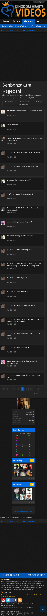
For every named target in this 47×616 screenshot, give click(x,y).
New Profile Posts (35, 26)
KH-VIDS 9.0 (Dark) (10, 575)
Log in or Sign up (38, 2)
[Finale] (23, 473)
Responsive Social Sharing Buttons (11, 615)
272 (38, 389)
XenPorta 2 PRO (4, 517)
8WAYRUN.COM (27, 517)
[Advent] (29, 473)
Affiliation (12, 597)
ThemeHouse (29, 607)
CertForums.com (29, 615)
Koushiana (11, 111)
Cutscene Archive (11, 595)
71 (32, 460)
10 (26, 389)
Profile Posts (9, 102)
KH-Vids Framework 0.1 (8, 605)
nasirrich (10, 222)
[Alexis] (23, 497)
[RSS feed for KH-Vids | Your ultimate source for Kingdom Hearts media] (19, 600)
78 (32, 484)
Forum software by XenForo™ (10, 604)
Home (6, 21)
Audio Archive (22, 595)
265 (33, 418)
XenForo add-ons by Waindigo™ (10, 611)
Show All (31, 478)
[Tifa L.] (16, 491)
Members (28, 21)
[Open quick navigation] (45, 30)
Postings (39, 102)
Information (23, 104)
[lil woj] (16, 497)
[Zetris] (29, 497)
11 (31, 389)
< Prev (3, 389)
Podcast (38, 595)
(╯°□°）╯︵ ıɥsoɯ (13, 152)
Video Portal (31, 595)
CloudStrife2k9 (13, 138)
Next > (36, 394)
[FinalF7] (29, 491)
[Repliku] (16, 466)
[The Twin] (29, 466)
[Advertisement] (23, 57)
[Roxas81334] (23, 491)
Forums (16, 21)
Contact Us (33, 575)
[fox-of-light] (23, 466)
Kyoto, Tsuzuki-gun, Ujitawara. (24, 511)
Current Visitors (7, 26)
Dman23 (10, 124)
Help (42, 575)
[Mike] (16, 473)
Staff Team (4, 597)
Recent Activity (25, 102)
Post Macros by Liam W (26, 604)
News (3, 595)
